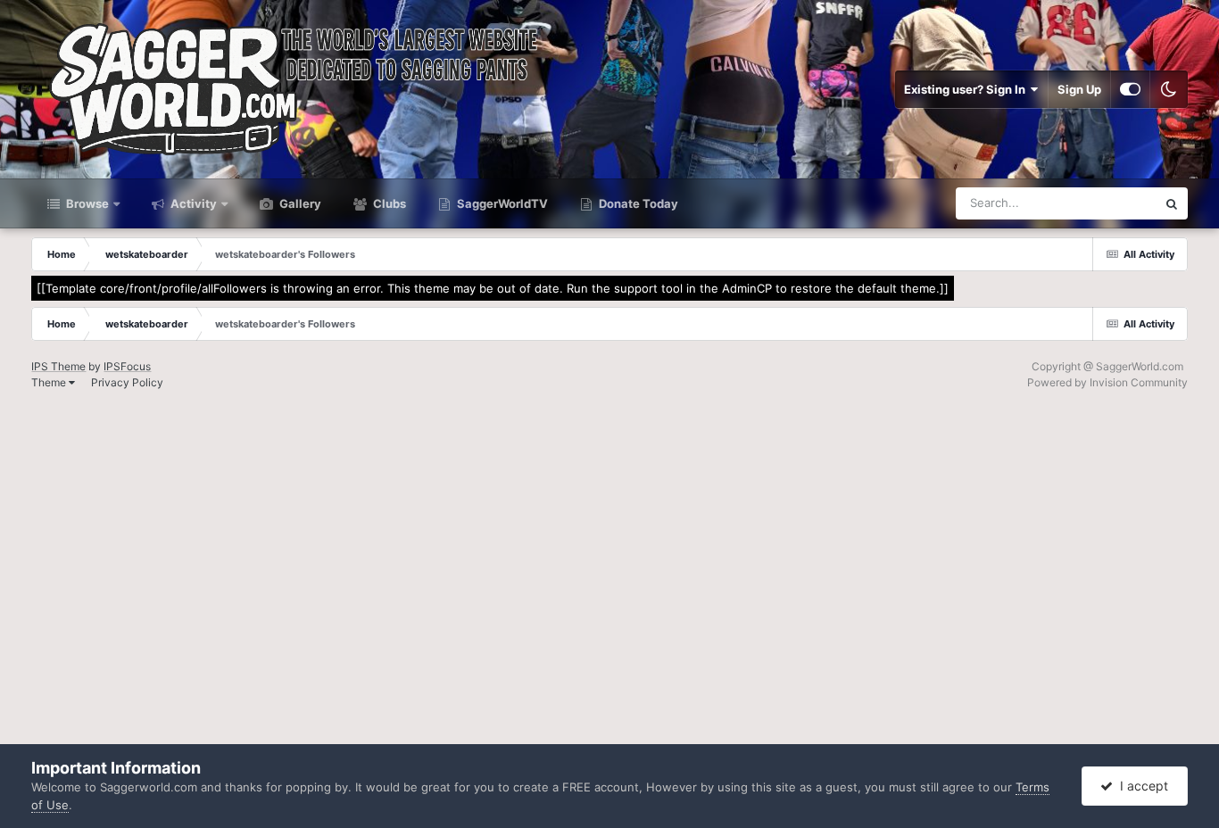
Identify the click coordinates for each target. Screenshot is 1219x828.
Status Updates (1092, 203)
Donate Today (637, 203)
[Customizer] (1130, 89)
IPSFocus (127, 366)
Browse (86, 203)
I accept (1140, 785)
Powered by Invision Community (1107, 382)
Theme (50, 382)
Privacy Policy (127, 382)
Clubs (388, 203)
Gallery (299, 203)
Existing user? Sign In (967, 89)
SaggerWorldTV (501, 203)
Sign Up (1079, 89)
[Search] (1172, 203)
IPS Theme (58, 366)
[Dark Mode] (1169, 89)
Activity (192, 203)
